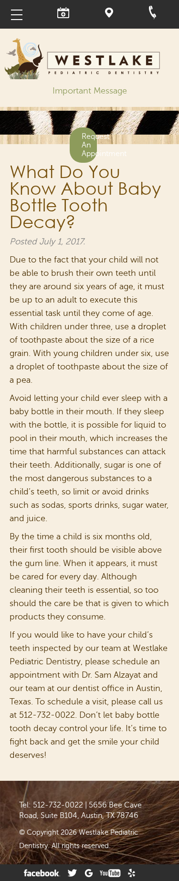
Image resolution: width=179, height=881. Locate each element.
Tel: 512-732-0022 (51, 805)
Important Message (90, 90)
